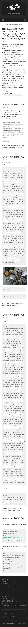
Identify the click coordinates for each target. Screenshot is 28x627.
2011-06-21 (5, 159)
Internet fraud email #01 (13, 315)
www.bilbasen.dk (13, 526)
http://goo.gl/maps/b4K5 (9, 565)
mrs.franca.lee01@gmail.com (10, 82)
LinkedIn (14, 616)
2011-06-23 (5, 107)
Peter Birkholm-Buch (14, 7)
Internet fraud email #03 (13, 105)
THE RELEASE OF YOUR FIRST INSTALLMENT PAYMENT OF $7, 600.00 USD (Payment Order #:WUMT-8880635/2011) (14, 34)
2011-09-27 (5, 41)
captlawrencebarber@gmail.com (12, 537)
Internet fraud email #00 (13, 518)
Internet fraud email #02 (13, 157)
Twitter (11, 613)
